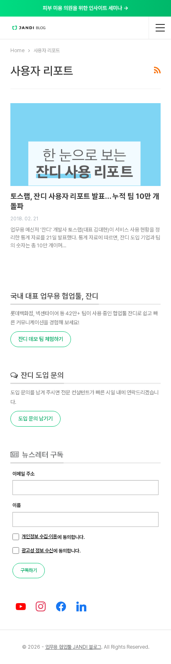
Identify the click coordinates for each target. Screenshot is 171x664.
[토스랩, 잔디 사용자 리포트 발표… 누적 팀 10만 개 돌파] (85, 144)
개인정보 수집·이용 (39, 536)
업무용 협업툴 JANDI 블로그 (73, 647)
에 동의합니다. (53, 537)
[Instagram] (41, 607)
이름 (16, 505)
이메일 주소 (23, 474)
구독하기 (28, 570)
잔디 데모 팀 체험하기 (40, 339)
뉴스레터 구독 (42, 454)
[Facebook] (61, 607)
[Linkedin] (81, 607)
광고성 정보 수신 (37, 550)
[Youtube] (20, 607)
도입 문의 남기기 (35, 418)
